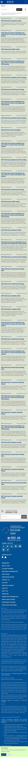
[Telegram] (7, 549)
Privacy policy (3, 751)
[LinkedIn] (11, 546)
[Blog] (15, 546)
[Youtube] (20, 546)
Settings (8, 751)
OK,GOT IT (3, 754)
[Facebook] (3, 546)
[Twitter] (7, 546)
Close (8, 754)
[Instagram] (3, 549)
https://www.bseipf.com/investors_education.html (9, 714)
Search (19, 9)
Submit (24, 516)
